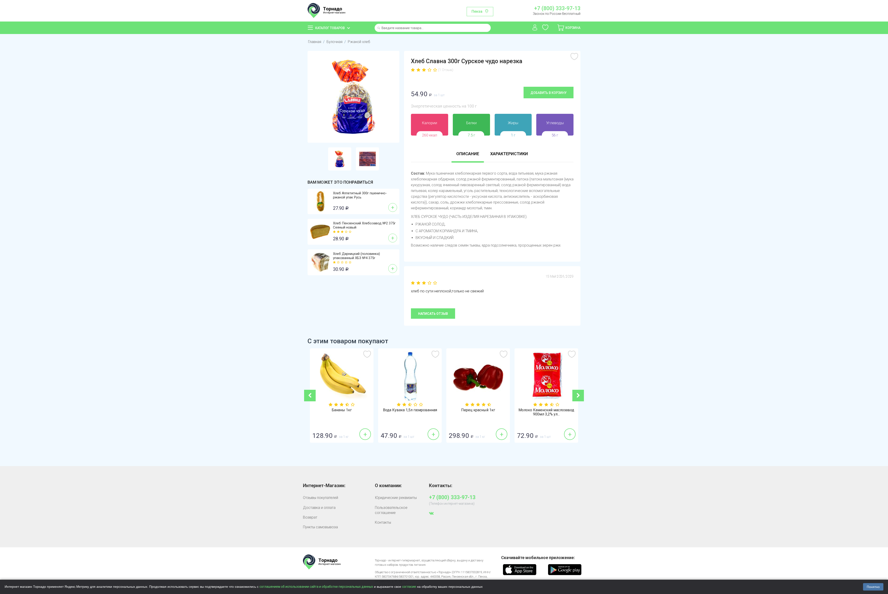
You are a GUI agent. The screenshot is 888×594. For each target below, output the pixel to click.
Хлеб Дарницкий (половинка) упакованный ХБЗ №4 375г (356, 256)
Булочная (334, 42)
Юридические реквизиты (396, 497)
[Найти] (379, 28)
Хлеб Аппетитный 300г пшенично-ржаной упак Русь (360, 195)
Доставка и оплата (319, 507)
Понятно (873, 587)
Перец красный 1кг (410, 410)
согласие (409, 586)
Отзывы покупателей (320, 497)
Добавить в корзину (548, 93)
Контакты (383, 522)
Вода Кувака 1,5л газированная (342, 410)
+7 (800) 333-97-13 (557, 8)
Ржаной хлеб (359, 42)
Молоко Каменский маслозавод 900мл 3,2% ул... (478, 412)
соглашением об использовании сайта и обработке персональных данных (316, 586)
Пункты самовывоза (320, 527)
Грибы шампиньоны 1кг (546, 410)
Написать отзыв (433, 314)
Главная (314, 42)
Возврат (310, 517)
